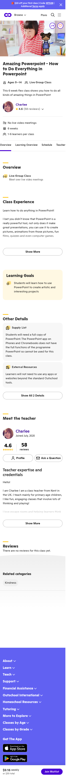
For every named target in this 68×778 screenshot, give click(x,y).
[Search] (53, 15)
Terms (35, 6)
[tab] (5, 145)
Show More (32, 252)
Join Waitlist (52, 771)
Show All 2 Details (32, 395)
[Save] (60, 26)
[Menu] (59, 15)
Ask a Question (51, 458)
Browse (18, 15)
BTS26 (49, 3)
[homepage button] (8, 15)
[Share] (52, 26)
